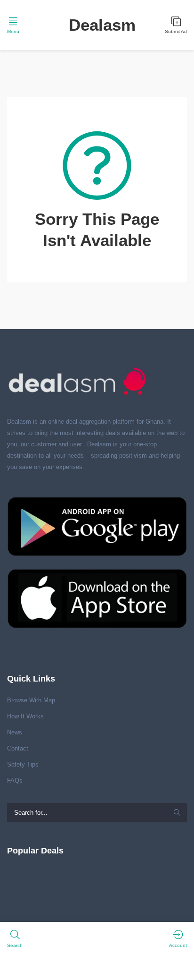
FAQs (15, 780)
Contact (17, 748)
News (14, 732)
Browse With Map (31, 700)
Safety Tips (23, 764)
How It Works (25, 716)
